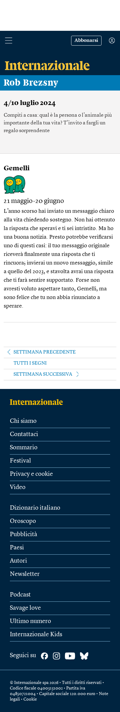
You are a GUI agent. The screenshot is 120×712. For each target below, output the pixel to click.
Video (18, 487)
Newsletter (25, 574)
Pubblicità (23, 535)
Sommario (24, 448)
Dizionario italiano (35, 508)
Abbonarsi (86, 40)
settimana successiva (43, 374)
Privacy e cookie (31, 474)
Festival (20, 461)
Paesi (17, 548)
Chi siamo (23, 421)
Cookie (30, 699)
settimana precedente (45, 352)
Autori (18, 561)
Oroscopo (23, 521)
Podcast (20, 595)
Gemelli (17, 168)
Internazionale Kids (36, 635)
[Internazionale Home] (38, 402)
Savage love (25, 608)
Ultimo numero (30, 621)
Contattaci (24, 434)
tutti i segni (30, 363)
